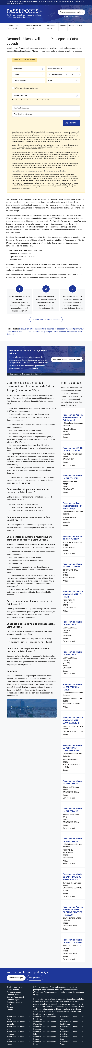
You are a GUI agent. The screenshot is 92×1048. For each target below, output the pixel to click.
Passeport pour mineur (74, 329)
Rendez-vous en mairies (16, 987)
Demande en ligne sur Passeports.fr (46, 319)
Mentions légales (13, 1000)
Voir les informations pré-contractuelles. (24, 171)
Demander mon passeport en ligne (66, 359)
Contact (80, 25)
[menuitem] (15, 27)
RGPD (9, 1005)
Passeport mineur (51, 26)
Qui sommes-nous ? (15, 992)
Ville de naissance (20, 95)
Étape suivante (71, 123)
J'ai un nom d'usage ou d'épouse (26, 88)
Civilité (16, 74)
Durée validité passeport (16, 331)
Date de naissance (55, 74)
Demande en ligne (16, 978)
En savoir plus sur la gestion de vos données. (52, 171)
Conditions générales (15, 1002)
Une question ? (35, 978)
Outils (71, 25)
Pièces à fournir (13, 990)
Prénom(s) (18, 68)
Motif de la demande (21, 108)
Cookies (10, 1007)
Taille (50, 80)
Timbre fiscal (32, 331)
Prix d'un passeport (45, 331)
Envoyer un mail (69, 465)
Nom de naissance (55, 68)
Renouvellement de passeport (33, 26)
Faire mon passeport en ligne (71, 12)
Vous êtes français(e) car (23, 114)
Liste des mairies (14, 995)
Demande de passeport (14, 26)
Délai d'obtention (59, 331)
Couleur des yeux (20, 80)
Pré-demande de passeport (54, 329)
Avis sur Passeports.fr (15, 997)
